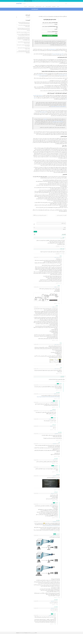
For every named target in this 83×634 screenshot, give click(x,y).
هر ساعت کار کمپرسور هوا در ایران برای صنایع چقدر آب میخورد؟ (24, 48)
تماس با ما (25, 6)
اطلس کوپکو (53, 6)
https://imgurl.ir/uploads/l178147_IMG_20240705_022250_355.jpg (48, 396)
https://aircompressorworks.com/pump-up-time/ (51, 525)
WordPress (29, 632)
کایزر (43, 6)
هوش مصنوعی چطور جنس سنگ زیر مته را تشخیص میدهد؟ (24, 26)
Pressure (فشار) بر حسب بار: (52, 31)
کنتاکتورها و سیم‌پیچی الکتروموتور (58, 121)
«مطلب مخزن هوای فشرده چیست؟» (57, 54)
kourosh (51, 410)
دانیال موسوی (52, 601)
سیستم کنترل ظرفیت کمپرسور (38, 95)
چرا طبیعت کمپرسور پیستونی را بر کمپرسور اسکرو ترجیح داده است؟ (23, 45)
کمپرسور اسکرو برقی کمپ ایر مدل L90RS (40, 215)
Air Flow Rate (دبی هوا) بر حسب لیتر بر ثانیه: (50, 22)
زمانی (53, 467)
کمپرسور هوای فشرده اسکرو (62, 74)
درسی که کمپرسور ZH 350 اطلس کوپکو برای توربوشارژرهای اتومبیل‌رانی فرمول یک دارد (24, 23)
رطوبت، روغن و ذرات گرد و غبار (59, 80)
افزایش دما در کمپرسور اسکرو (61, 215)
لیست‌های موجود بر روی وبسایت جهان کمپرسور (58, 106)
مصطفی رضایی (52, 402)
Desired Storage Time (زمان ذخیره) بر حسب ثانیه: (50, 27)
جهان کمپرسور (19, 3)
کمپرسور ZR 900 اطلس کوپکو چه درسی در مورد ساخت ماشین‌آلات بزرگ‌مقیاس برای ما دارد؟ (23, 35)
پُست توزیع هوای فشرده (52, 49)
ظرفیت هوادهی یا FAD (43, 111)
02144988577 (28, 17)
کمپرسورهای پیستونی (44, 90)
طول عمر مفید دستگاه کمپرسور (42, 74)
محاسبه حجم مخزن (49, 35)
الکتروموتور (45, 119)
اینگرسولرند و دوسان (48, 6)
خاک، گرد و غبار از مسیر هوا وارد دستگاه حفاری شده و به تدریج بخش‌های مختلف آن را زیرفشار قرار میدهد (24, 29)
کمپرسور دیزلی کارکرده (31, 6)
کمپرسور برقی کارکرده (38, 6)
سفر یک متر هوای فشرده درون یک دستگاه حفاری (23, 32)
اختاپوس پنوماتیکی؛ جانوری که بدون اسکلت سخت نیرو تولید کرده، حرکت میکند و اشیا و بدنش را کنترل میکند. (23, 51)
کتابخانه (58, 6)
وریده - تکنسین (56, 257)
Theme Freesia (22, 632)
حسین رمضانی (50, 419)
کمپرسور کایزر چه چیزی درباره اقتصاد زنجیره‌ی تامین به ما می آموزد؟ (24, 42)
